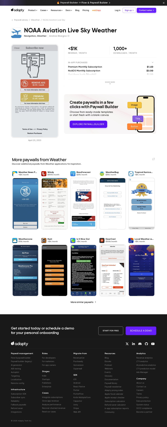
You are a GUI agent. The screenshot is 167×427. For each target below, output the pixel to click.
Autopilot (15, 372)
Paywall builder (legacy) (21, 361)
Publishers (46, 383)
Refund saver (17, 408)
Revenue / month (77, 53)
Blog (77, 10)
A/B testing (16, 368)
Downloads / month (125, 53)
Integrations (16, 412)
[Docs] (71, 10)
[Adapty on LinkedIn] (133, 344)
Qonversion (78, 365)
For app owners (49, 365)
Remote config (17, 383)
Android (76, 383)
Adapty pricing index (114, 390)
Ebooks (108, 361)
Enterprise (46, 386)
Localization (16, 379)
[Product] (36, 10)
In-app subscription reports (117, 408)
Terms (139, 394)
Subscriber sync (18, 397)
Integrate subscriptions (52, 397)
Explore (88, 124)
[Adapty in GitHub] (146, 344)
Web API (77, 412)
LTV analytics (142, 361)
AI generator (16, 365)
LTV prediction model (145, 368)
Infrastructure (18, 390)
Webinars (109, 368)
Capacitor (77, 401)
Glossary (108, 376)
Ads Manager (142, 372)
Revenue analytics (144, 358)
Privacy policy (142, 397)
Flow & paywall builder (20, 358)
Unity (75, 405)
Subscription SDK (18, 394)
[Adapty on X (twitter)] (127, 344)
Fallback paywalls (18, 405)
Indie (44, 376)
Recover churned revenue (53, 408)
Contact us (141, 386)
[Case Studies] (47, 10)
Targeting (15, 376)
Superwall (77, 368)
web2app (96, 10)
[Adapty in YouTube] (153, 344)
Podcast (108, 365)
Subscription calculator (115, 401)
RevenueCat (78, 358)
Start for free (111, 330)
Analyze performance (51, 404)
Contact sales (145, 10)
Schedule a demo (141, 330)
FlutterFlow (78, 394)
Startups (46, 379)
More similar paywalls (82, 302)
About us (140, 383)
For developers (49, 358)
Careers (139, 390)
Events (108, 372)
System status (142, 405)
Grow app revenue (50, 401)
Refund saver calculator (115, 405)
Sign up (128, 10)
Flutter (76, 390)
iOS (74, 379)
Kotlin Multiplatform (82, 397)
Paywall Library (21, 20)
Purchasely (78, 361)
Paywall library (111, 383)
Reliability (15, 401)
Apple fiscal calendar (114, 394)
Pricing (86, 10)
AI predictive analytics (146, 365)
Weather (35, 20)
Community (109, 412)
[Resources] (62, 10)
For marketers (48, 361)
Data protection (143, 401)
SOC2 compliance (144, 408)
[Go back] (12, 20)
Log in (117, 10)
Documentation (111, 379)
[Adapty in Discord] (140, 344)
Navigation (30, 36)
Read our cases (49, 412)
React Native (79, 386)
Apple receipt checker (114, 397)
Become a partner (144, 412)
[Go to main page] (17, 10)
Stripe (76, 408)
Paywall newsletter (113, 387)
